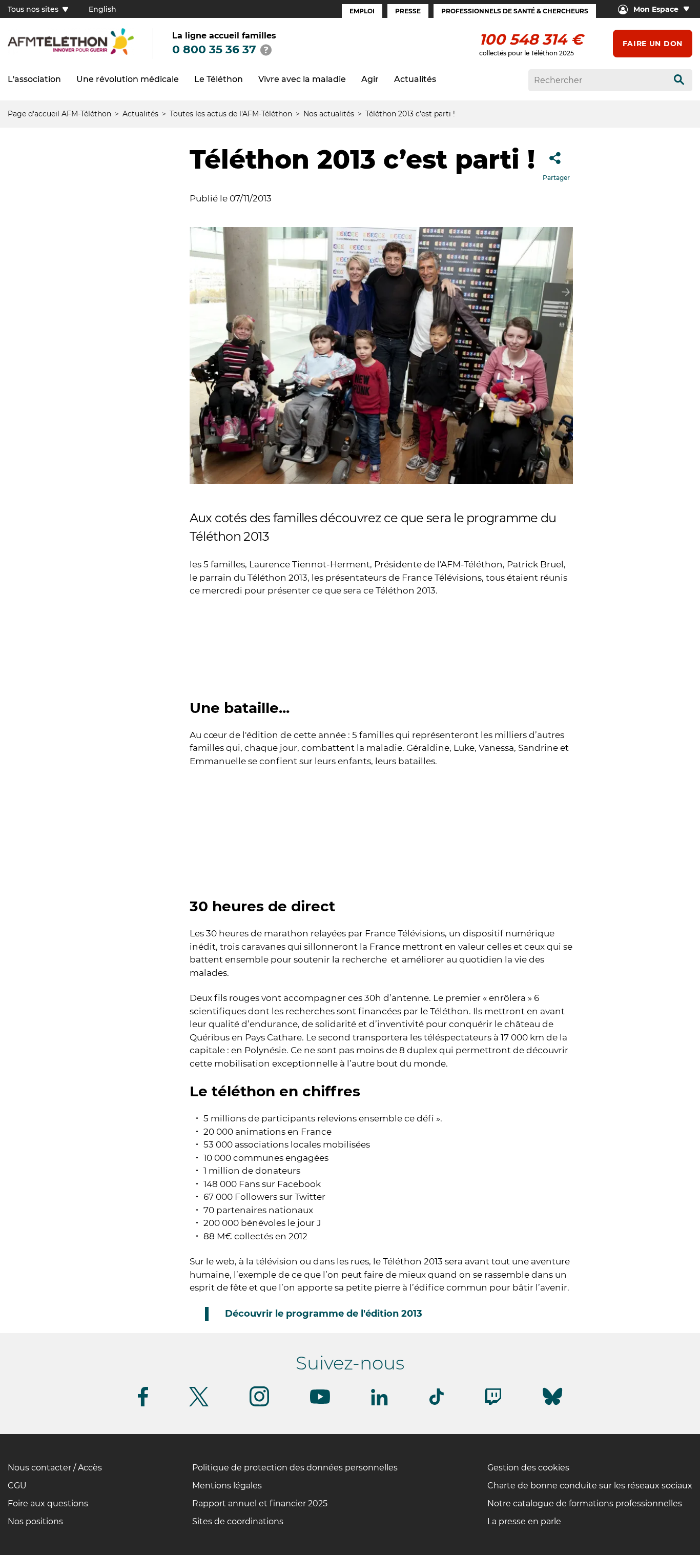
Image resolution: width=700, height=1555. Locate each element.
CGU (17, 1485)
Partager (556, 177)
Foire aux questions (48, 1503)
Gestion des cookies (528, 1467)
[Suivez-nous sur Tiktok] (436, 1403)
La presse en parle (524, 1521)
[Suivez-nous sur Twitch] (493, 1403)
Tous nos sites (34, 9)
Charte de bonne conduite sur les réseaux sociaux (589, 1485)
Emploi (362, 11)
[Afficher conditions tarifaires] (266, 49)
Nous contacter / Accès (55, 1467)
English (102, 9)
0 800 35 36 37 (214, 49)
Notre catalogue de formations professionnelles (584, 1503)
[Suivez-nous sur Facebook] (143, 1404)
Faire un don (653, 43)
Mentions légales (227, 1485)
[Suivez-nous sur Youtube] (320, 1402)
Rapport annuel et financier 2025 (259, 1503)
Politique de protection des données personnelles (295, 1467)
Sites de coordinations (237, 1521)
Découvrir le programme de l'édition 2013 (323, 1313)
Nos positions (35, 1521)
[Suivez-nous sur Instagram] (259, 1404)
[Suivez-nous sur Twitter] (199, 1404)
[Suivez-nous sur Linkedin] (379, 1403)
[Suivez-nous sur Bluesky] (552, 1405)
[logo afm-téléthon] (71, 53)
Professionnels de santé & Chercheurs (514, 11)
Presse (408, 11)
